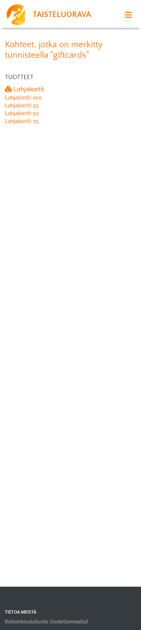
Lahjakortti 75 (22, 121)
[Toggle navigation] (128, 15)
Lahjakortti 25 (22, 105)
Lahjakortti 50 (22, 113)
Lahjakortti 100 (23, 97)
